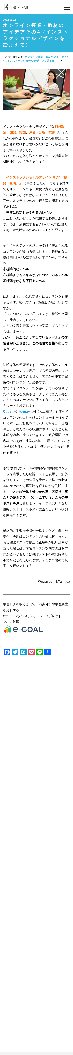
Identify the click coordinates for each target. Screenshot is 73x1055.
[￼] (23, 632)
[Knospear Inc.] (16, 7)
